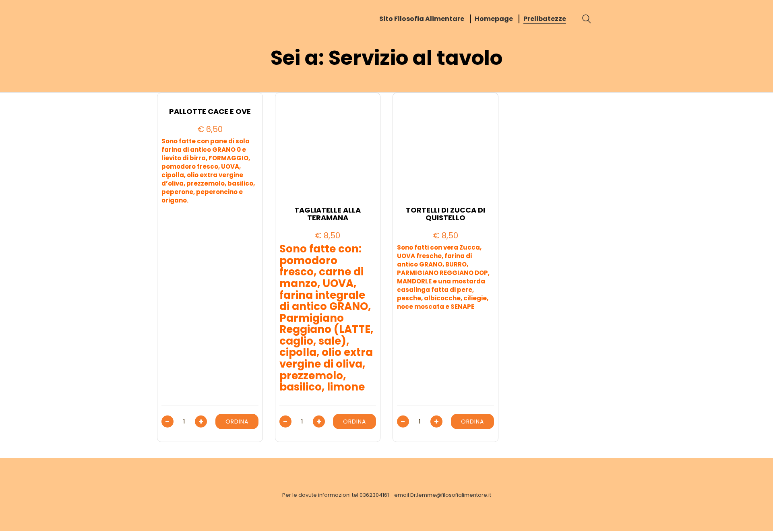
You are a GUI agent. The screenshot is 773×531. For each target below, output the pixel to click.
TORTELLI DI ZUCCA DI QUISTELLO (445, 214)
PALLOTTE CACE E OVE (210, 111)
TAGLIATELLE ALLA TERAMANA (327, 214)
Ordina (236, 421)
